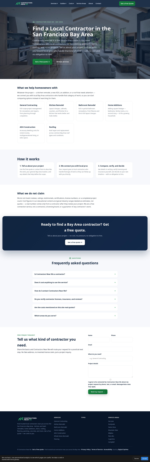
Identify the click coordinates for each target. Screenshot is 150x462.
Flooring (56, 439)
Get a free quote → (42, 62)
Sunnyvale (111, 424)
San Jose (111, 421)
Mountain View (113, 430)
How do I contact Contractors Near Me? (50, 291)
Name (90, 335)
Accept (145, 458)
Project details (93, 363)
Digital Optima (123, 449)
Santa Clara (112, 427)
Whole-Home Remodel (61, 436)
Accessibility (108, 449)
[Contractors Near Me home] (24, 3)
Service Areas (81, 3)
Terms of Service (97, 449)
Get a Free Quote (127, 3)
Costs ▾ (71, 3)
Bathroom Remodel (87, 105)
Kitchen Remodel (56, 105)
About (91, 3)
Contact (98, 3)
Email (90, 345)
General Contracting (28, 105)
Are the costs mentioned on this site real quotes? (54, 307)
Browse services (63, 62)
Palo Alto (111, 436)
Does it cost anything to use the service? (51, 282)
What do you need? (94, 354)
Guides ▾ (63, 3)
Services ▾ (54, 3)
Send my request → (98, 392)
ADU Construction (27, 127)
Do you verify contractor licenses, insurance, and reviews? (58, 299)
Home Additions (115, 105)
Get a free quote (38, 449)
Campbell (111, 442)
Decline (136, 458)
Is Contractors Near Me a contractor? (49, 274)
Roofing (52, 127)
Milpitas (110, 433)
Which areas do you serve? (45, 315)
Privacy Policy (86, 449)
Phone (113, 335)
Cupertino (111, 439)
